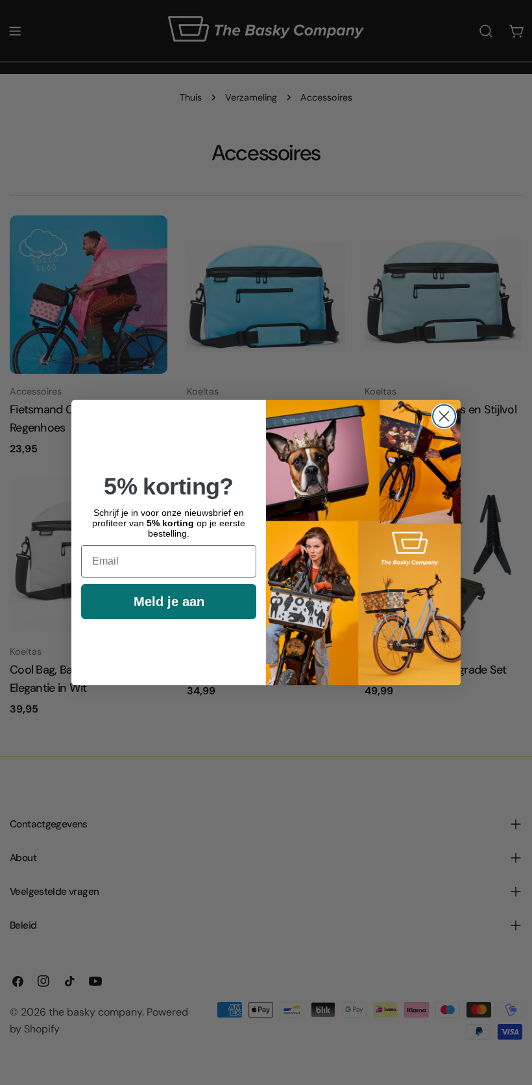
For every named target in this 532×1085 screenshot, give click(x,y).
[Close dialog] (444, 416)
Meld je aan (169, 601)
